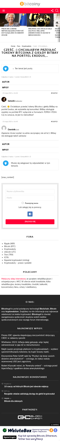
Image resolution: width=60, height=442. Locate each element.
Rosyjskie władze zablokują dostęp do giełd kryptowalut (29, 394)
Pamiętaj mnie (31, 203)
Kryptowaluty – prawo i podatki (17, 263)
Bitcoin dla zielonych (13, 401)
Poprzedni (1, 27)
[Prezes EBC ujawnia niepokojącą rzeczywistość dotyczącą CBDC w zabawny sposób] (13, 20)
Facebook (30, 214)
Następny (58, 27)
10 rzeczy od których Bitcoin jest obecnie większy (26, 387)
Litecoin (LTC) (10, 252)
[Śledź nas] (52, 10)
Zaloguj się (30, 222)
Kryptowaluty (10, 249)
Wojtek (6, 398)
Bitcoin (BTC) (9, 246)
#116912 (54, 93)
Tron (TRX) (8, 255)
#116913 (54, 121)
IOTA (6, 257)
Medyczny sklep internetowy (13, 279)
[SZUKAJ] (57, 10)
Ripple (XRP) (9, 244)
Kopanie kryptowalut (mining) (16, 260)
